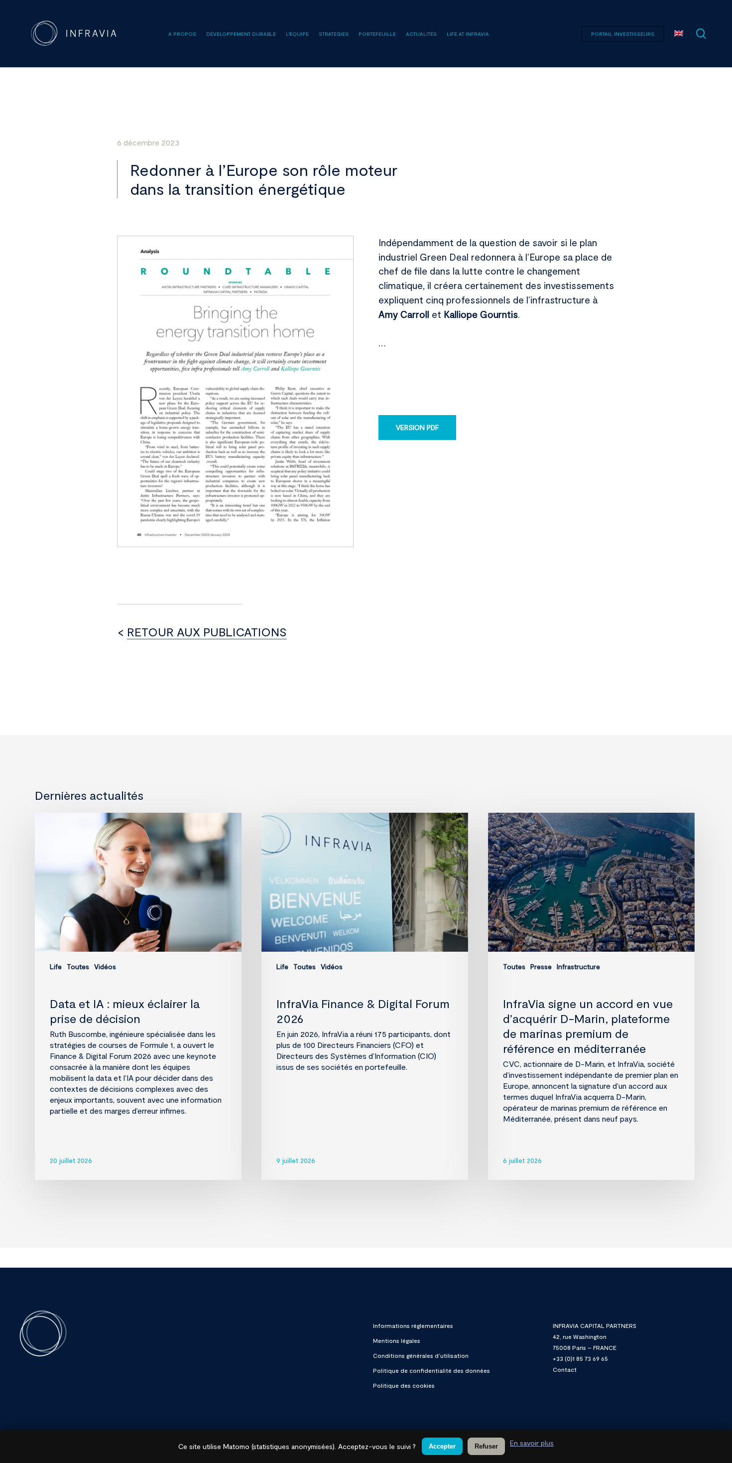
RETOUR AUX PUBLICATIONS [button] (207, 631)
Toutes (78, 966)
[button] (417, 427)
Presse (541, 966)
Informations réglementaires (413, 1325)
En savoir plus (532, 1443)
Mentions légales (396, 1340)
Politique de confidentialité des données (431, 1370)
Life (56, 966)
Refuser (486, 1446)
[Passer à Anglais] (678, 33)
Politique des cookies (404, 1385)
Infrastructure (578, 966)
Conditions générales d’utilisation (421, 1355)
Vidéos (105, 966)
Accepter (442, 1446)
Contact (565, 1369)
